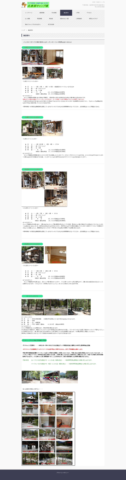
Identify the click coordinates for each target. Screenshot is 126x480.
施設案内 (66, 12)
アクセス (89, 12)
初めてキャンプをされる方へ (33, 24)
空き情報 (54, 12)
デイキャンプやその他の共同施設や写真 (34, 340)
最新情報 (42, 12)
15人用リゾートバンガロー (32, 244)
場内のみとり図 (64, 18)
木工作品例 (51, 24)
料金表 (51, 18)
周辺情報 (39, 18)
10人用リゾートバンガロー (32, 169)
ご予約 (77, 12)
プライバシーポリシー (63, 472)
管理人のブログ (93, 18)
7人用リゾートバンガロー (32, 117)
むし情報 (27, 18)
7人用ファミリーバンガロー (32, 47)
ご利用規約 (79, 18)
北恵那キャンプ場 (31, 9)
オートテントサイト (32, 296)
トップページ (28, 12)
